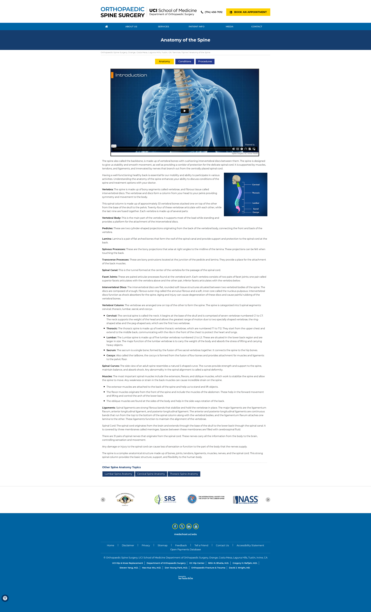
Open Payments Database (185, 549)
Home (110, 545)
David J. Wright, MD (239, 567)
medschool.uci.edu (185, 534)
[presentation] (185, 40)
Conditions (184, 61)
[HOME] (107, 26)
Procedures (205, 61)
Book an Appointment (250, 12)
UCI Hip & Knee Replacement (127, 563)
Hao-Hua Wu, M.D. (151, 567)
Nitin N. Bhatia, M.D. (218, 563)
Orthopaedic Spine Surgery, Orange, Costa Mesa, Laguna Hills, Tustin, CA (136, 52)
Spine (185, 52)
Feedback (181, 545)
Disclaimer (128, 545)
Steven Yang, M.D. (129, 567)
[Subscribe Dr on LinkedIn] (189, 526)
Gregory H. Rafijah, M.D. (245, 563)
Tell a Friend (201, 545)
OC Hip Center (196, 563)
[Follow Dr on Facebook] (175, 526)
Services (177, 52)
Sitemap (163, 545)
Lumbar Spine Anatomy (118, 474)
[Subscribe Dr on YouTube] (196, 526)
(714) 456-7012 (213, 12)
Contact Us (222, 545)
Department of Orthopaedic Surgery (166, 563)
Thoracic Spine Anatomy (184, 474)
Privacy (146, 545)
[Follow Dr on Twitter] (182, 526)
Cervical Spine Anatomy (151, 474)
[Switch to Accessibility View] (5, 598)
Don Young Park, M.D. (176, 567)
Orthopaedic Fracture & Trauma (208, 567)
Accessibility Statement (250, 545)
